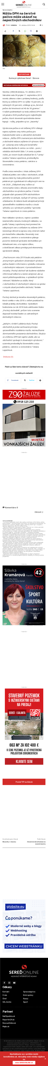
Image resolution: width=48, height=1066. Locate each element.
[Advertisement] (24, 477)
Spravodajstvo (7, 10)
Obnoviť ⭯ (39, 512)
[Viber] (30, 31)
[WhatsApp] (25, 31)
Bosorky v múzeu (9, 842)
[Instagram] (9, 983)
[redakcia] (4, 25)
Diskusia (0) (8, 356)
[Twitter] (19, 31)
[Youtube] (14, 983)
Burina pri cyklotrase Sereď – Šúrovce (24, 78)
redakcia (14, 25)
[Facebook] (13, 31)
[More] (37, 31)
